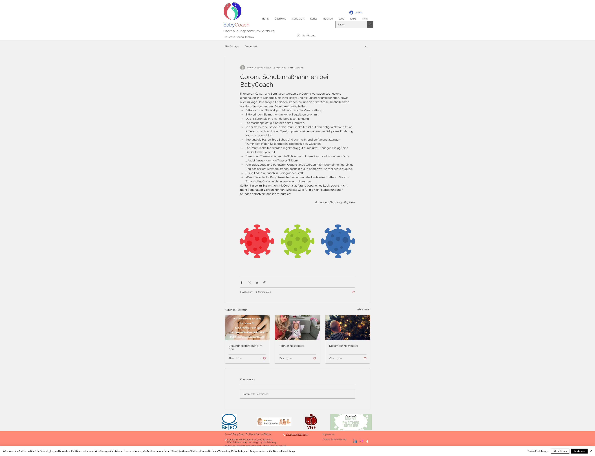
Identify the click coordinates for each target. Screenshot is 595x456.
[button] (366, 46)
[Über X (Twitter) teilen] (249, 282)
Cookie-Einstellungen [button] (538, 451)
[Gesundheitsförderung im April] (247, 327)
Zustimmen (579, 451)
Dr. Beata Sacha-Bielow (239, 37)
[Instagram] (361, 441)
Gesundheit (251, 46)
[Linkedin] (355, 441)
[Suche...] (370, 24)
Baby (236, 25)
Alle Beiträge (231, 46)
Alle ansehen (363, 309)
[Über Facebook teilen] (241, 282)
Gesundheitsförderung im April (245, 347)
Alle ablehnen (560, 451)
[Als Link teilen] (264, 282)
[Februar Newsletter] (297, 327)
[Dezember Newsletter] (347, 327)
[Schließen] (591, 451)
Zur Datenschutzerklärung (282, 451)
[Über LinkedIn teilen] (256, 282)
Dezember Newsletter (343, 345)
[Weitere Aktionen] (353, 67)
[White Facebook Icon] (367, 441)
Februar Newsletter (291, 345)
